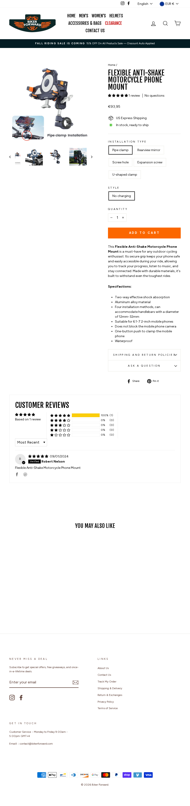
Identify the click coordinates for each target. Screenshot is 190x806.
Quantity (118, 209)
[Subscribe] (76, 682)
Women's (99, 15)
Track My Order (107, 681)
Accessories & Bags (84, 23)
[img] (38, 456)
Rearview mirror (148, 150)
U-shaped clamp (124, 175)
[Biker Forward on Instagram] (12, 697)
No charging (121, 196)
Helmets (116, 15)
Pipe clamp (120, 150)
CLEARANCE (113, 23)
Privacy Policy (106, 701)
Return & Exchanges (110, 695)
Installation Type (127, 141)
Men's (83, 15)
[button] (118, 96)
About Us (103, 668)
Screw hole (120, 162)
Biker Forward (100, 784)
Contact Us (95, 30)
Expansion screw (149, 162)
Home (71, 15)
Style (114, 187)
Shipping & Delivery (110, 688)
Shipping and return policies (144, 354)
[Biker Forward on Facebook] (21, 697)
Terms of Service (108, 708)
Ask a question (144, 365)
